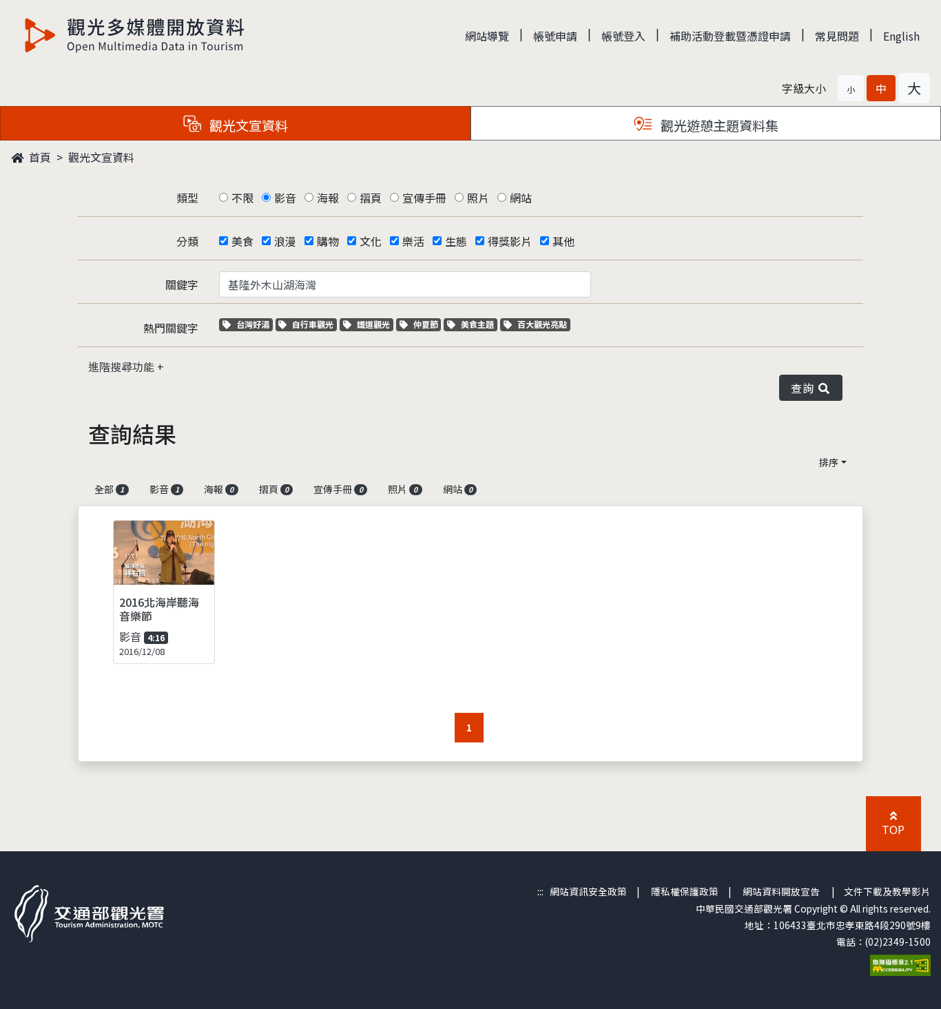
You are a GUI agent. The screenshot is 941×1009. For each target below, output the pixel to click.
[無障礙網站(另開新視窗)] (900, 963)
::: (540, 891)
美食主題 (478, 324)
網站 (521, 197)
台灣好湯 (254, 324)
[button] (851, 88)
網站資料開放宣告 (781, 891)
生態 (456, 241)
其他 (563, 241)
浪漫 (285, 241)
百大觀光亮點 (542, 324)
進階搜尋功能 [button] (122, 366)
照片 (478, 197)
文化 (371, 241)
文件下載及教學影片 (887, 891)
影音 (285, 197)
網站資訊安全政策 (588, 891)
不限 (242, 197)
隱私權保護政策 (684, 891)
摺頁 (371, 197)
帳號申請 (555, 36)
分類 (187, 241)
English (901, 36)
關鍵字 (181, 284)
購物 (328, 241)
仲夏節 (427, 324)
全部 (109, 489)
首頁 (38, 157)
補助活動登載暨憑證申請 (730, 36)
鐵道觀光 (374, 324)
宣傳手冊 (424, 197)
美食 (242, 241)
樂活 (413, 241)
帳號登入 (623, 36)
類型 (187, 197)
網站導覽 (487, 36)
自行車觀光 (312, 324)
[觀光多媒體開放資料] (135, 35)
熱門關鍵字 (170, 328)
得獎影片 (510, 241)
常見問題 (837, 36)
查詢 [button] (805, 387)
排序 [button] (828, 462)
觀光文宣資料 (101, 157)
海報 (328, 197)
